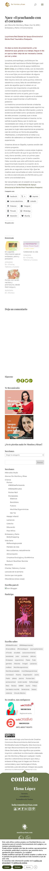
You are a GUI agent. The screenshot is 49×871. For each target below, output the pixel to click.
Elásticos (13, 499)
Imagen (25, 663)
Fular (34, 660)
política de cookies (20, 863)
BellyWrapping (13, 537)
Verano (34, 689)
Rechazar (18, 867)
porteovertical (10, 682)
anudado (17, 653)
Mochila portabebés (12, 671)
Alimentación (12, 554)
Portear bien (30, 678)
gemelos (9, 663)
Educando (11, 527)
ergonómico (19, 660)
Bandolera (14, 502)
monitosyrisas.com (24, 832)
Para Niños (11, 531)
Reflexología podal (14, 543)
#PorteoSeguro (22, 649)
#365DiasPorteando (16, 485)
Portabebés (13, 496)
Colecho (10, 524)
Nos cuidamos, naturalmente (18, 550)
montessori (10, 675)
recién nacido (22, 682)
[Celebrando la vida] (31, 246)
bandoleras (9, 656)
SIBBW (21, 686)
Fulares (13, 506)
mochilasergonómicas (29, 671)
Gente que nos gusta (13, 575)
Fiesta (28, 660)
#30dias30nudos (15, 489)
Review (13, 686)
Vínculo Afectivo (19, 693)
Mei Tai (13, 513)
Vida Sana (9, 541)
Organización (27, 675)
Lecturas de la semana (14, 572)
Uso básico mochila (12, 689)
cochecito (24, 656)
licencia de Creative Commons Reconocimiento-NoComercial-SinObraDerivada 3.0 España (23, 742)
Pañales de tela (13, 547)
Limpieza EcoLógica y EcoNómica (20, 557)
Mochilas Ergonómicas (19, 509)
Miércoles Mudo (11, 473)
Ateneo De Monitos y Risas (16, 476)
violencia (9, 693)
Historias (17, 663)
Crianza (8, 480)
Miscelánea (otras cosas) (14, 579)
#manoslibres (10, 649)
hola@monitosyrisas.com (24, 804)
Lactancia (10, 520)
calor (17, 656)
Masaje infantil (12, 516)
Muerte (18, 675)
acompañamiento (36, 649)
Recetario (9, 565)
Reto (7, 686)
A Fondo (9, 653)
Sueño (28, 686)
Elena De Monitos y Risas (18, 25)
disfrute (33, 656)
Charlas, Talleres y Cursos (15, 568)
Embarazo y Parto (12, 28)
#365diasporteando (26, 645)
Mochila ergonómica (21, 667)
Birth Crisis (9, 69)
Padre (8, 678)
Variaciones (25, 689)
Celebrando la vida (30, 252)
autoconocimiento (28, 653)
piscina (21, 678)
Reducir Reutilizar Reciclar (17, 561)
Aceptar (6, 867)
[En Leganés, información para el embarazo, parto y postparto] (13, 246)
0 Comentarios (27, 28)
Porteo (9, 482)
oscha (37, 675)
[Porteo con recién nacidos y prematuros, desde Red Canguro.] (13, 274)
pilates (14, 678)
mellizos (8, 667)
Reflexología (33, 682)
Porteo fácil (13, 492)
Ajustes (28, 867)
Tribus (34, 686)
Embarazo (9, 660)
